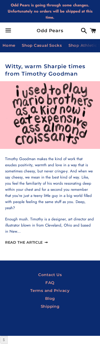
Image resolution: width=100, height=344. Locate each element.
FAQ (50, 282)
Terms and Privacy (50, 290)
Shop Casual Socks (42, 45)
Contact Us (50, 274)
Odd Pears (50, 30)
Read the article (24, 242)
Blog (50, 298)
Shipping (50, 306)
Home (9, 45)
